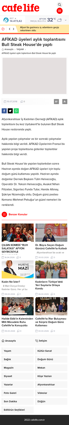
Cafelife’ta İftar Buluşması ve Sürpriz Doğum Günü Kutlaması (50, 322)
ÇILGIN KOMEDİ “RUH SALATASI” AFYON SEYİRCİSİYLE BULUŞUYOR (15, 250)
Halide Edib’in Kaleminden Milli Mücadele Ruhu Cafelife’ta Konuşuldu (17, 322)
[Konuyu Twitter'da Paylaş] (10, 110)
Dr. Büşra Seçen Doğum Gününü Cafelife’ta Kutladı (51, 246)
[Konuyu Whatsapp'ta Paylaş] (16, 110)
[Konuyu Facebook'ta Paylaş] (4, 110)
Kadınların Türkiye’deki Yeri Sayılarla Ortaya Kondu (49, 285)
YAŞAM (20, 49)
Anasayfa (9, 49)
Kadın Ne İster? (11, 282)
